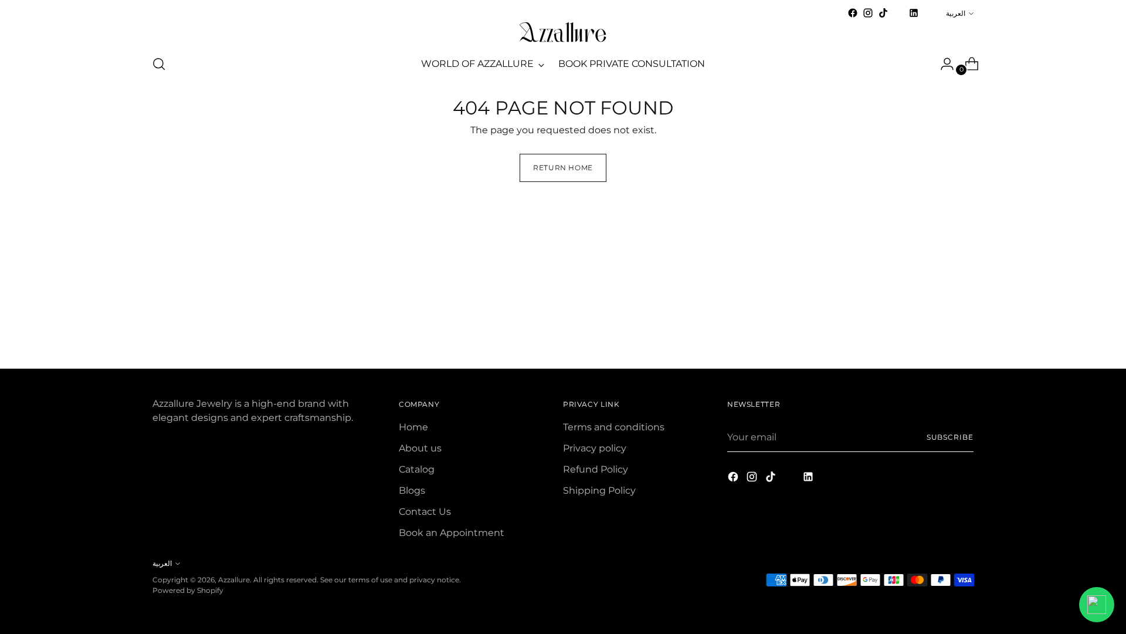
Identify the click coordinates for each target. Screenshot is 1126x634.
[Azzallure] (563, 32)
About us (420, 448)
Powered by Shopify (187, 590)
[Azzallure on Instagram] (868, 13)
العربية (955, 13)
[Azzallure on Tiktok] (883, 13)
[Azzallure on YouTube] (898, 17)
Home (413, 427)
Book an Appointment (451, 532)
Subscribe (950, 437)
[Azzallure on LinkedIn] (913, 13)
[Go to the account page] (942, 64)
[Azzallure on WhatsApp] (929, 13)
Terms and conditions (613, 427)
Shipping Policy (599, 490)
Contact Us (425, 511)
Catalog (417, 469)
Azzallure (234, 579)
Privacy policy (594, 448)
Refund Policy (595, 469)
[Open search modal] (159, 64)
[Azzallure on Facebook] (852, 13)
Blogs (412, 490)
